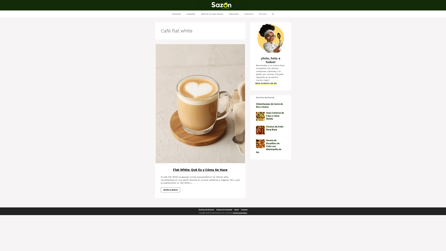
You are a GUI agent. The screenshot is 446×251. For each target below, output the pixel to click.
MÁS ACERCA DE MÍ (266, 83)
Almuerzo (190, 14)
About (236, 209)
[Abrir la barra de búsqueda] (273, 14)
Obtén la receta (170, 190)
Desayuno (176, 14)
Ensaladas (234, 14)
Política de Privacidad (224, 209)
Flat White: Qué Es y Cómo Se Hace (200, 170)
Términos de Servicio (206, 209)
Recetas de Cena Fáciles (212, 14)
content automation (240, 213)
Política (262, 14)
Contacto (248, 14)
